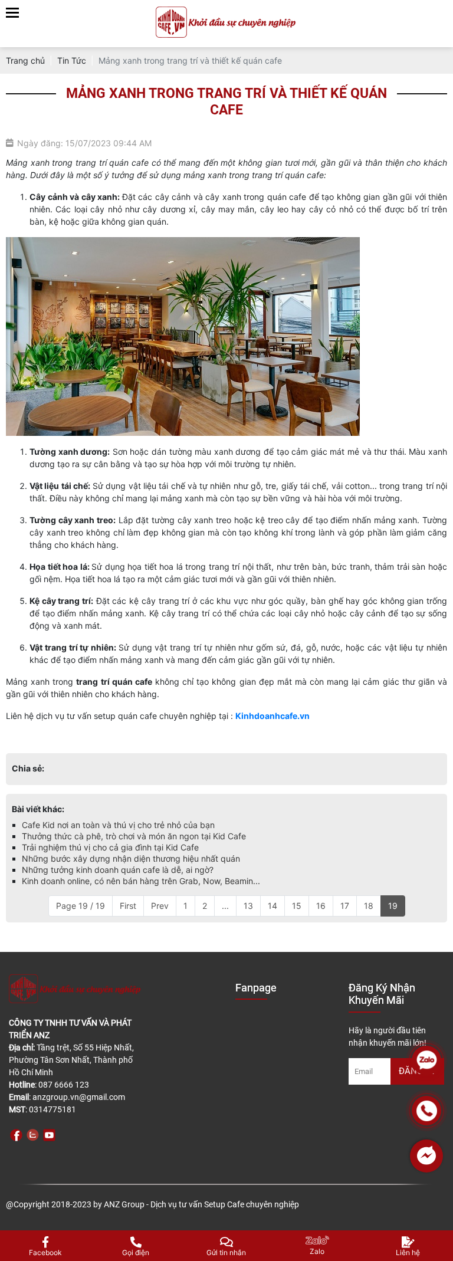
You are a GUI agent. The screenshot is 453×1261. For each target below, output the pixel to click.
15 (296, 906)
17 (344, 906)
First (128, 906)
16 (321, 906)
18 (368, 906)
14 (272, 906)
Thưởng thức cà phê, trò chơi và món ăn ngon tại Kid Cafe (134, 836)
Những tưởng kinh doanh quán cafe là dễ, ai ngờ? (118, 870)
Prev (160, 906)
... (225, 906)
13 (248, 906)
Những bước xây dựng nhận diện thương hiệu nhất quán (131, 858)
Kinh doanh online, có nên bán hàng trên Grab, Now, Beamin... (141, 881)
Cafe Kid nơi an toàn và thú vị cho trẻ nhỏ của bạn (118, 825)
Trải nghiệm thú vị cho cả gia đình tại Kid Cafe (110, 847)
